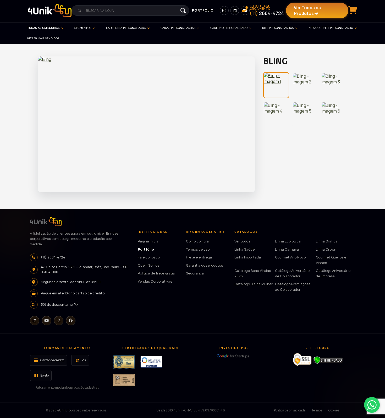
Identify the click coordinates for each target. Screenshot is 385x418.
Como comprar (198, 241)
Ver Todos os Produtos (307, 10)
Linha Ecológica (288, 241)
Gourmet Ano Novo (290, 257)
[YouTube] (46, 320)
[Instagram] (58, 320)
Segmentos (82, 28)
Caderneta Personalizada (126, 28)
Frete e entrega (199, 257)
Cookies (333, 410)
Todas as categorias (43, 28)
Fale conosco (149, 257)
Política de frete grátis (156, 273)
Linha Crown (326, 249)
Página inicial (148, 241)
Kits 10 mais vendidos (43, 38)
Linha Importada (247, 257)
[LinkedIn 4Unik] (234, 10)
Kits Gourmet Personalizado (331, 28)
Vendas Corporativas (155, 281)
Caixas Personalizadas (178, 28)
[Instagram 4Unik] (224, 10)
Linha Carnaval (287, 249)
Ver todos (242, 241)
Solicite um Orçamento (267, 10)
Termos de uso (198, 249)
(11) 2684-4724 (53, 257)
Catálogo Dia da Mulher (253, 284)
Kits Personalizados (278, 28)
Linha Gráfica (327, 241)
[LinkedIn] (34, 320)
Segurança (195, 273)
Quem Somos (148, 265)
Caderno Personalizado (229, 28)
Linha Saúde (244, 249)
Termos (317, 410)
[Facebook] (70, 320)
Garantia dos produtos (204, 265)
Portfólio (203, 10)
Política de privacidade (289, 410)
